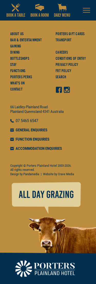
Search (61, 77)
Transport (63, 40)
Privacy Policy (67, 64)
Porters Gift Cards (70, 34)
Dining (15, 52)
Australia (57, 111)
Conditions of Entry (71, 58)
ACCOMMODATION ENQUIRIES (39, 148)
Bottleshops (19, 58)
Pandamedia (31, 174)
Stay (13, 64)
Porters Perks (21, 77)
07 (18, 121)
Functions (17, 70)
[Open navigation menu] (86, 10)
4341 (46, 111)
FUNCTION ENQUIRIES (32, 139)
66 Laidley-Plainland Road (29, 107)
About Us (17, 34)
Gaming (15, 46)
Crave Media (66, 174)
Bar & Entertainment (26, 40)
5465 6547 (29, 121)
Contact (16, 89)
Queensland (33, 111)
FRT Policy (63, 70)
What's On (17, 83)
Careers (62, 52)
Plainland (17, 111)
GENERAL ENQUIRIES (31, 130)
